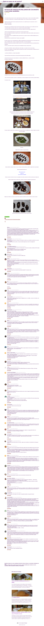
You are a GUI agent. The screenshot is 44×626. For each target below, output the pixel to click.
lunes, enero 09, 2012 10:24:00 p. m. (15, 465)
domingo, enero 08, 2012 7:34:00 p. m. (15, 227)
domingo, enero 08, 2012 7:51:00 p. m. (15, 258)
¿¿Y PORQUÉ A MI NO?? (16, 597)
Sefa (8, 473)
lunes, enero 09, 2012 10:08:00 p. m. (14, 455)
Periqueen (9, 465)
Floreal (8, 416)
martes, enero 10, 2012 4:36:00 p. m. (17, 497)
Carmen (8, 273)
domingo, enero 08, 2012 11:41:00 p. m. (21, 372)
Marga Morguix (9, 309)
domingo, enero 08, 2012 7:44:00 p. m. (21, 246)
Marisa (8, 455)
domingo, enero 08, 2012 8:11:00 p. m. (13, 281)
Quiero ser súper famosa (11, 352)
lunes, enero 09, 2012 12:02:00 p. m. (14, 416)
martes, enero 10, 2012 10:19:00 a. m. (20, 478)
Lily (7, 446)
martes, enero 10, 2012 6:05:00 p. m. (14, 510)
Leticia (8, 486)
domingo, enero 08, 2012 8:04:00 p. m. (17, 268)
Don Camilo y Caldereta (11, 478)
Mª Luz (8, 510)
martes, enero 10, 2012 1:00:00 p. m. (14, 486)
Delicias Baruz (9, 268)
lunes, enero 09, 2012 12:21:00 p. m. (19, 422)
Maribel (8, 258)
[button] (5, 14)
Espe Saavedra (9, 404)
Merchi (8, 320)
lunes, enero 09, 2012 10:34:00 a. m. (17, 404)
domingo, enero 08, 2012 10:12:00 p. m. (14, 346)
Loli (7, 346)
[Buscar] (23, 1)
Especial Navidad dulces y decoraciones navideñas (12, 219)
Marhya (8, 227)
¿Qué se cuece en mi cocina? (12, 1)
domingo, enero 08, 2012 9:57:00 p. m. (14, 328)
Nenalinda (8, 335)
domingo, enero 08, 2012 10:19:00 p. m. (20, 352)
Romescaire (9, 537)
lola (7, 281)
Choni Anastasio (10, 296)
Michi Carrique (9, 254)
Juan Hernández (10, 497)
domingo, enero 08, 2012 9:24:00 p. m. (14, 320)
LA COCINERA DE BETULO (11, 246)
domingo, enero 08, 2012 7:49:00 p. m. (17, 254)
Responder (9, 244)
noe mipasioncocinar (10, 422)
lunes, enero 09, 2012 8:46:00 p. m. (13, 446)
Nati (7, 428)
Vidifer (8, 328)
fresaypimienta (9, 492)
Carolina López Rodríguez (11, 372)
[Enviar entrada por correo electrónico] (5, 218)
